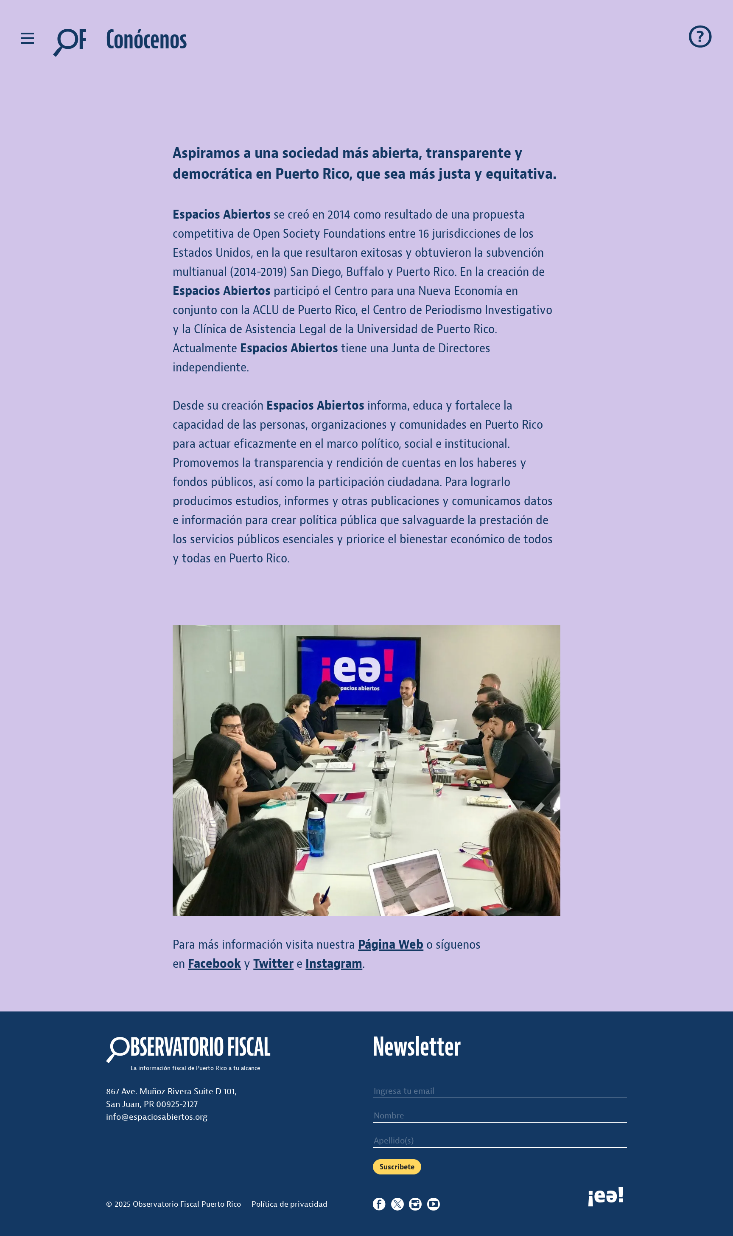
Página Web (390, 944)
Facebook (214, 963)
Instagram (333, 963)
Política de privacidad (289, 1204)
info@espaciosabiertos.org (156, 1117)
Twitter (273, 963)
